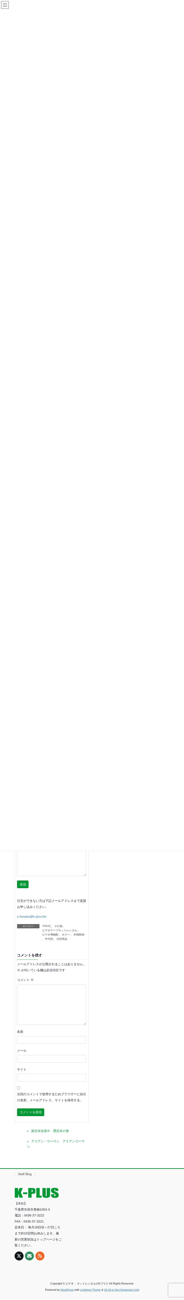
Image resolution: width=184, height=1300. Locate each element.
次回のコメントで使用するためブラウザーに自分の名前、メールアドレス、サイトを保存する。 (51, 1097)
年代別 (49, 938)
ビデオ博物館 (50, 934)
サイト (21, 1069)
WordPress (67, 1289)
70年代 (46, 926)
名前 (20, 1031)
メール (21, 1050)
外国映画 (79, 934)
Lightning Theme (90, 1289)
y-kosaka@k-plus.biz (31, 916)
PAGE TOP (175, 1257)
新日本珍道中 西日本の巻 (50, 1131)
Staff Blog (25, 1174)
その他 (58, 926)
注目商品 (62, 938)
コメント (25, 980)
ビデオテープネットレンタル (59, 930)
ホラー (66, 934)
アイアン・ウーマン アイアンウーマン (56, 1143)
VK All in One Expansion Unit (121, 1289)
